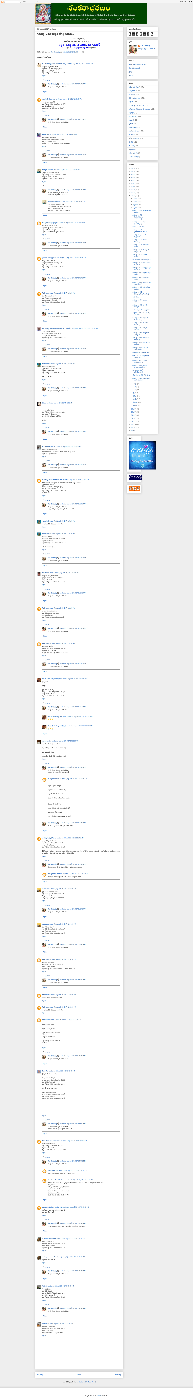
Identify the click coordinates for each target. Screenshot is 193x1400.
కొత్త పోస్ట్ (40, 1375)
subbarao (45, 889)
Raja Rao (45, 1071)
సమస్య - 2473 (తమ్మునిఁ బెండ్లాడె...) (140, 250)
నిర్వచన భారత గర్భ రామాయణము (139, 109)
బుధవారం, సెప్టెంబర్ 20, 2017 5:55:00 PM (73, 1223)
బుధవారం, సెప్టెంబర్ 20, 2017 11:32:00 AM (62, 889)
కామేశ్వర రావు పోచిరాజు (49, 838)
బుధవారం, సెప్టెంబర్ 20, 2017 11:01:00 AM (73, 431)
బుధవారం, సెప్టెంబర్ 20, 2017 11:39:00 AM (73, 864)
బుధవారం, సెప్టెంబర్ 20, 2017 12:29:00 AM (80, 64)
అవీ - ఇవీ (132, 94)
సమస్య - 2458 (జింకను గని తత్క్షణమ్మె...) (141, 338)
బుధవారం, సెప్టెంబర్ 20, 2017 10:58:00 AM (73, 154)
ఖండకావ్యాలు (133, 127)
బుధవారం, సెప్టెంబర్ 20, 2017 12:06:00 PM (62, 959)
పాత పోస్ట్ (118, 1375)
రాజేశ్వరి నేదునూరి (47, 169)
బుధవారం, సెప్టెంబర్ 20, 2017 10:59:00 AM (73, 243)
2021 (133, 183)
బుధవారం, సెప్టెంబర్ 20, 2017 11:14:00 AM (73, 779)
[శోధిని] (134, 491)
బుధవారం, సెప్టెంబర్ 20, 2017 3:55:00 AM (62, 363)
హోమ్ (79, 1375)
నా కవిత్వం (132, 146)
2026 (133, 168)
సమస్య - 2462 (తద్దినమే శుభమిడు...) (140, 319)
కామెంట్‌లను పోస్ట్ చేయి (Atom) (86, 1382)
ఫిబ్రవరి (135, 402)
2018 (133, 192)
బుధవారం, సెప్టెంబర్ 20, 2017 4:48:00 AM (59, 403)
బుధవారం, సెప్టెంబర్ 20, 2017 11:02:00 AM (73, 464)
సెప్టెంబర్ (135, 207)
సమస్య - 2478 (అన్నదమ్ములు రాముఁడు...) (137, 217)
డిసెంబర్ (135, 198)
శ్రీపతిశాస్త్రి (44, 1286)
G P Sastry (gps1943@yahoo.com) (54, 64)
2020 (133, 186)
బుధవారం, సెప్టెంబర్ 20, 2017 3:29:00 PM (72, 1257)
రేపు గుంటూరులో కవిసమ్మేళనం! (137, 371)
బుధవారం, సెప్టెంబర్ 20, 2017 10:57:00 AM (73, 84)
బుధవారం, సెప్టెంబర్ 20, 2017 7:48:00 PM (74, 1170)
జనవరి (135, 405)
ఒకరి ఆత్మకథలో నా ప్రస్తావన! (141, 310)
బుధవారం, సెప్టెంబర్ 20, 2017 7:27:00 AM (76, 480)
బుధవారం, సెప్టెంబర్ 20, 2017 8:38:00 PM (72, 201)
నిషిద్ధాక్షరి (131, 120)
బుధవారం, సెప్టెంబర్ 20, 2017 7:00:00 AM (68, 446)
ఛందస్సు (131, 142)
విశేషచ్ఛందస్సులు (134, 138)
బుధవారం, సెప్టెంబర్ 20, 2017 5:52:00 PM (73, 944)
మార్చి (135, 399)
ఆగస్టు (135, 384)
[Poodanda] (135, 480)
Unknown (45, 293)
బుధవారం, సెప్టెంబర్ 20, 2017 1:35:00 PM (75, 874)
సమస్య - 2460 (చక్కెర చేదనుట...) (139, 328)
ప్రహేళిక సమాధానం (134, 131)
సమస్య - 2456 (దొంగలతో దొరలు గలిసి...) (140, 348)
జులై (134, 387)
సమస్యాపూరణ (133, 153)
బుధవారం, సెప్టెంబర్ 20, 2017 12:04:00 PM (62, 924)
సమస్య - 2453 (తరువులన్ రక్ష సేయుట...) (141, 379)
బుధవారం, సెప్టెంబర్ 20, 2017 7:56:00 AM (62, 533)
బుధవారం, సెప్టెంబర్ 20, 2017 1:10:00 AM (73, 258)
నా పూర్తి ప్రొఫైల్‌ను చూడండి (146, 49)
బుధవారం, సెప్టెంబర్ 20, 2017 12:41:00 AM (63, 134)
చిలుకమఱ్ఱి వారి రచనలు (136, 105)
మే (134, 393)
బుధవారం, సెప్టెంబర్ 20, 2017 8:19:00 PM (60, 1323)
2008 (133, 430)
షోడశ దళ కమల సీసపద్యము (141, 259)
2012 (133, 421)
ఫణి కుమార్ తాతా (47, 573)
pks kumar (46, 134)
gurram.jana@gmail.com (51, 258)
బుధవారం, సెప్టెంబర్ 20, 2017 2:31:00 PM (62, 1071)
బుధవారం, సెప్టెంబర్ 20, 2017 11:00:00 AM (73, 313)
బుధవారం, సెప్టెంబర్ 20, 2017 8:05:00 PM (73, 1308)
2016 (133, 409)
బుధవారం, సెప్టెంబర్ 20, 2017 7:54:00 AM (62, 521)
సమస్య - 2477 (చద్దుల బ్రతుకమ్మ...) (139, 223)
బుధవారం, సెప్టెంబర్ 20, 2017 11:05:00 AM (73, 593)
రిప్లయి (44, 76)
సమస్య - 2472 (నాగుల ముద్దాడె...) (139, 255)
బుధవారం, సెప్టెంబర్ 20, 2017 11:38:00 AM (73, 823)
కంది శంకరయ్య (52, 84)
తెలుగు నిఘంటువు (134, 68)
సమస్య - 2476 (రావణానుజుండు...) (139, 231)
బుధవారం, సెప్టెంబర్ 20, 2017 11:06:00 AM (73, 767)
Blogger (99, 1395)
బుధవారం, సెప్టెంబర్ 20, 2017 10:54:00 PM (80, 1180)
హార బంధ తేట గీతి (138, 227)
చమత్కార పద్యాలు (134, 98)
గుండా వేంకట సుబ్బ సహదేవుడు (51, 679)
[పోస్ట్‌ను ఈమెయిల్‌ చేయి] (82, 52)
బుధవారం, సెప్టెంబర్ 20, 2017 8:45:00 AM (62, 643)
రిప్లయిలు (47, 80)
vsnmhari (45, 363)
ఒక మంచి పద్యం (134, 157)
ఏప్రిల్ (135, 396)
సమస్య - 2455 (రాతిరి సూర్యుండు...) (139, 361)
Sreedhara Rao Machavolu (51, 1141)
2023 (133, 177)
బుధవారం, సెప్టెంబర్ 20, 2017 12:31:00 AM (69, 99)
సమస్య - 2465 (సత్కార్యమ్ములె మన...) (140, 293)
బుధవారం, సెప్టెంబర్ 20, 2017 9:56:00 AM (74, 679)
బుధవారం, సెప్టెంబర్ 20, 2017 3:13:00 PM (76, 1207)
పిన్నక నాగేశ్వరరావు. (48, 1019)
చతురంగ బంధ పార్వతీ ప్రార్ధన (141, 375)
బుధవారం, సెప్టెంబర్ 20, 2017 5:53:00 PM (73, 1056)
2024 (133, 174)
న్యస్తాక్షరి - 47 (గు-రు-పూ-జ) (141, 352)
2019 (133, 189)
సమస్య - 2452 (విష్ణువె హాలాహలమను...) (139, 366)
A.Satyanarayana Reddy (50, 1238)
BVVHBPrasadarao (48, 446)
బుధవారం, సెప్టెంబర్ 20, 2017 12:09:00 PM (62, 1007)
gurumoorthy (46, 741)
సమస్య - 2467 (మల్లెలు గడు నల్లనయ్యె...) (141, 283)
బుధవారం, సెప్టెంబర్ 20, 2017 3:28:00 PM (72, 1238)
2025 (133, 171)
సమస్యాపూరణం (134, 87)
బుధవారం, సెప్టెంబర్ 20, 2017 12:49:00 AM (67, 169)
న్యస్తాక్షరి (131, 112)
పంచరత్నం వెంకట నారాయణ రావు (52, 480)
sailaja (44, 1323)
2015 (133, 412)
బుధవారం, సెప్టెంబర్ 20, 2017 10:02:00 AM (65, 741)
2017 (133, 196)
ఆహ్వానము (135, 297)
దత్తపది (131, 102)
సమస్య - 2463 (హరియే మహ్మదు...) (140, 306)
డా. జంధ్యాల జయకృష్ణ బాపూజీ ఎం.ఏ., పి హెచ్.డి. (57, 328)
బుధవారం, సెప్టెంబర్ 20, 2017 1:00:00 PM (79, 716)
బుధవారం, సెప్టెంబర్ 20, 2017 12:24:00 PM (68, 1019)
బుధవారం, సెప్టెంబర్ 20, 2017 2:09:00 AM (85, 328)
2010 (133, 427)
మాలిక (131, 75)
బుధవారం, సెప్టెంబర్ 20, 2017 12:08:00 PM (62, 995)
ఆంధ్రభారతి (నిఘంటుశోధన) (137, 64)
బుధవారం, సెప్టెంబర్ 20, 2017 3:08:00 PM (74, 1141)
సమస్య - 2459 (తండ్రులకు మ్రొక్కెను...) (140, 333)
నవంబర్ (135, 201)
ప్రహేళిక (131, 124)
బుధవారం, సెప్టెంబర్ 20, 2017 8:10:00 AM (66, 573)
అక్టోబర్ (135, 204)
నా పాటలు (132, 134)
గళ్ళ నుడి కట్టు (133, 116)
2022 (133, 180)
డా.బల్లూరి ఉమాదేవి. (54, 779)
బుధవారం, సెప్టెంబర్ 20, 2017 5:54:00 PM (73, 1161)
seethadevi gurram (48, 99)
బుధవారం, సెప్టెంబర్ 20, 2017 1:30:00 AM (62, 293)
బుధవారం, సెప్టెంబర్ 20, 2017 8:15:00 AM (62, 608)
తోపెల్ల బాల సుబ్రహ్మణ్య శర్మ (50, 222)
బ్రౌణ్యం (131, 72)
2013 (133, 418)
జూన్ (134, 390)
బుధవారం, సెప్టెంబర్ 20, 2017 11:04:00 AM (73, 504)
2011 (133, 424)
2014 (133, 415)
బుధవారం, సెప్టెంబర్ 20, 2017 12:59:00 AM (72, 222)
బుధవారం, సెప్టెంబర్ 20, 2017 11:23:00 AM (70, 838)
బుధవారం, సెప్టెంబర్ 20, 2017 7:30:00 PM (61, 1286)
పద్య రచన (132, 91)
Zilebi (44, 403)
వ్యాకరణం (132, 149)
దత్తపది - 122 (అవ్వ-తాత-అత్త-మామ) (140, 356)
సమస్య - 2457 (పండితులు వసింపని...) (141, 343)
